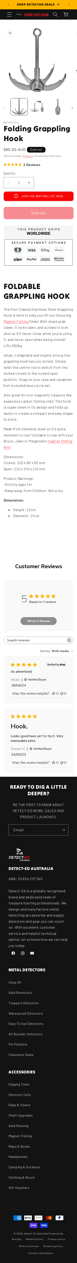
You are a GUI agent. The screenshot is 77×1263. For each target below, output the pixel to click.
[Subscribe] (63, 829)
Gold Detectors (20, 992)
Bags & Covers (20, 1105)
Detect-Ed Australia (36, 1233)
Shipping (28, 155)
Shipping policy (53, 1245)
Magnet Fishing (16, 321)
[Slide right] (72, 108)
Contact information (40, 1253)
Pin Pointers (18, 1044)
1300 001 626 (36, 14)
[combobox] (56, 651)
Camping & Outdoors (24, 1167)
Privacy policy (56, 1238)
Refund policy (34, 1238)
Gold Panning (18, 1126)
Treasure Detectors (24, 1003)
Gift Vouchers (19, 1188)
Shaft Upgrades (21, 1115)
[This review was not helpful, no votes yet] (61, 693)
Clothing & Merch (22, 1177)
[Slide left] (4, 108)
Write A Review (38, 621)
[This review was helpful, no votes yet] (53, 693)
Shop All (15, 982)
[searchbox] (34, 640)
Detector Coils (20, 1095)
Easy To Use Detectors (26, 1024)
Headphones (18, 1157)
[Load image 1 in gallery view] (19, 106)
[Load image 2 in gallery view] (38, 106)
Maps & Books (19, 1146)
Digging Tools (19, 1084)
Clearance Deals (21, 1055)
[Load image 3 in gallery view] (58, 106)
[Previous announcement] (8, 4)
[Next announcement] (69, 4)
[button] (9, 14)
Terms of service (28, 1245)
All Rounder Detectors (26, 1034)
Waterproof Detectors (26, 1013)
